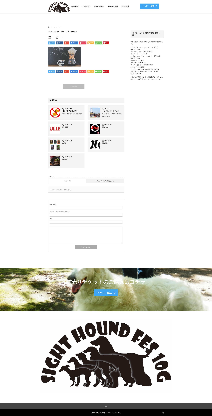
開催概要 (74, 6)
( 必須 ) (53, 204)
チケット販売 (113, 6)
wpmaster (73, 31)
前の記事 (73, 86)
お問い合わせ (99, 6)
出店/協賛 (125, 6)
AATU (64, 143)
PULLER (65, 127)
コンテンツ (86, 6)
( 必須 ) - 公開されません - (59, 211)
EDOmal (105, 127)
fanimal (64, 159)
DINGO (104, 143)
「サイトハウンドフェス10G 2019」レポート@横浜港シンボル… (111, 113)
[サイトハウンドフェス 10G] (59, 7)
